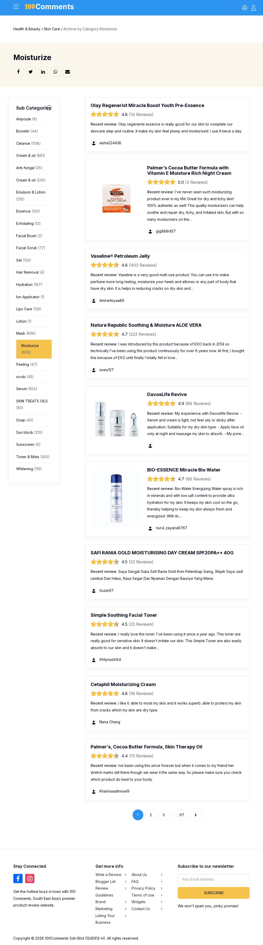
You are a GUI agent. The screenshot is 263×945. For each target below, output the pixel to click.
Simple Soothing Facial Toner (124, 615)
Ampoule (26, 119)
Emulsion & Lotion (30, 195)
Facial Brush (29, 236)
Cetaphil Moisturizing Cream (123, 684)
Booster (27, 131)
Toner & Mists (33, 457)
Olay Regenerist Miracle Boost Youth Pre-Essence (147, 105)
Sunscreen (28, 444)
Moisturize (30, 349)
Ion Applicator (30, 297)
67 (182, 815)
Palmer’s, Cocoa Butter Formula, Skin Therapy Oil (146, 746)
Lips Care (29, 309)
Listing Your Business (105, 918)
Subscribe (214, 893)
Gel (23, 260)
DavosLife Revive (167, 394)
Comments (54, 7)
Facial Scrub (30, 248)
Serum (26, 389)
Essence (28, 211)
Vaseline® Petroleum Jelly (120, 256)
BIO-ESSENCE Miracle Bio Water (184, 469)
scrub (25, 376)
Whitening (29, 469)
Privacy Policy (143, 888)
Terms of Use (143, 895)
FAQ (135, 881)
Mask (26, 333)
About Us (139, 874)
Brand (101, 902)
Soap (24, 420)
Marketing (104, 909)
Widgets (139, 902)
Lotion (24, 321)
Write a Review (108, 874)
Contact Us (141, 909)
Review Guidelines (104, 891)
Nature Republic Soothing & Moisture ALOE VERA (146, 325)
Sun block (29, 432)
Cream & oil (30, 155)
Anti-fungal (29, 168)
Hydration (29, 284)
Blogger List (106, 881)
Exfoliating (28, 223)
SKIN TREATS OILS (32, 404)
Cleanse (28, 143)
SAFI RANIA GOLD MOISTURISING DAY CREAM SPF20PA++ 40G (162, 552)
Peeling (26, 364)
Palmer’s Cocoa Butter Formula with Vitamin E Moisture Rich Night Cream (189, 170)
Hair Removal (30, 272)
